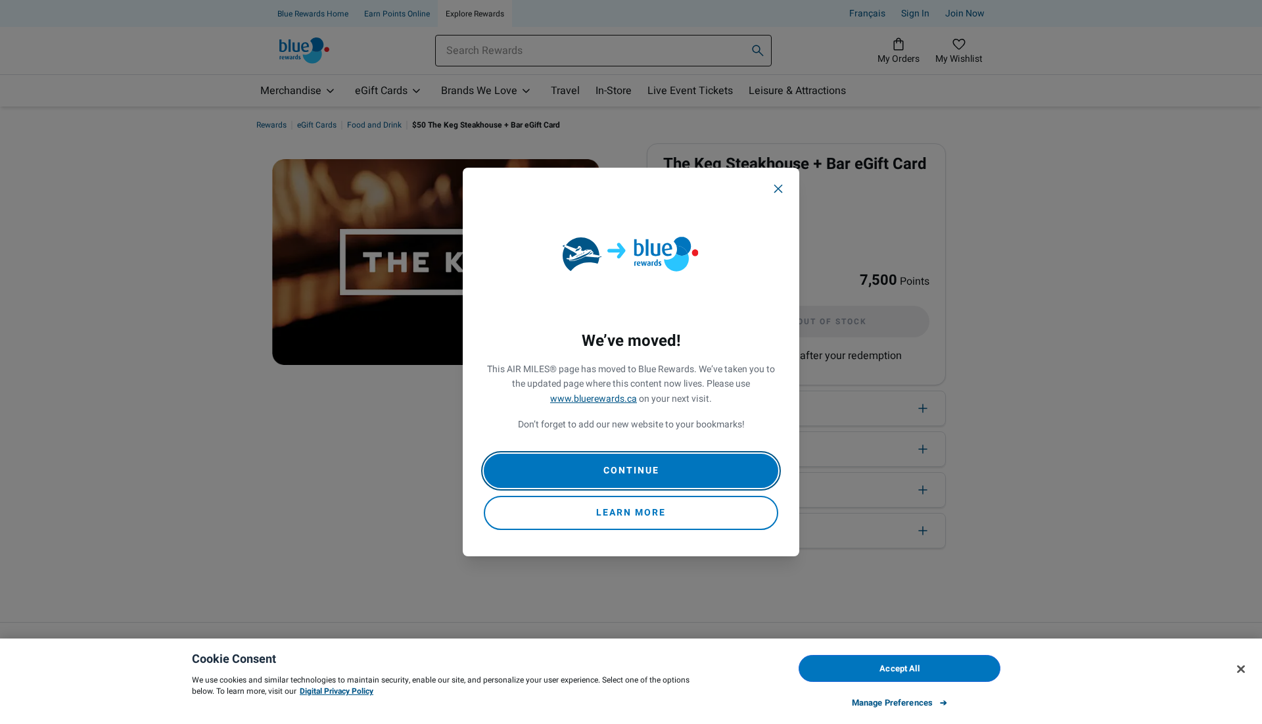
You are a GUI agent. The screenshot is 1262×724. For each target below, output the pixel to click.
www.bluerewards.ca (593, 399)
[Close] (778, 188)
